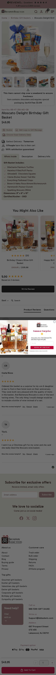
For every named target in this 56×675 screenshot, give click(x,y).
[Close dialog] (54, 322)
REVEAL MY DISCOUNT (42, 348)
